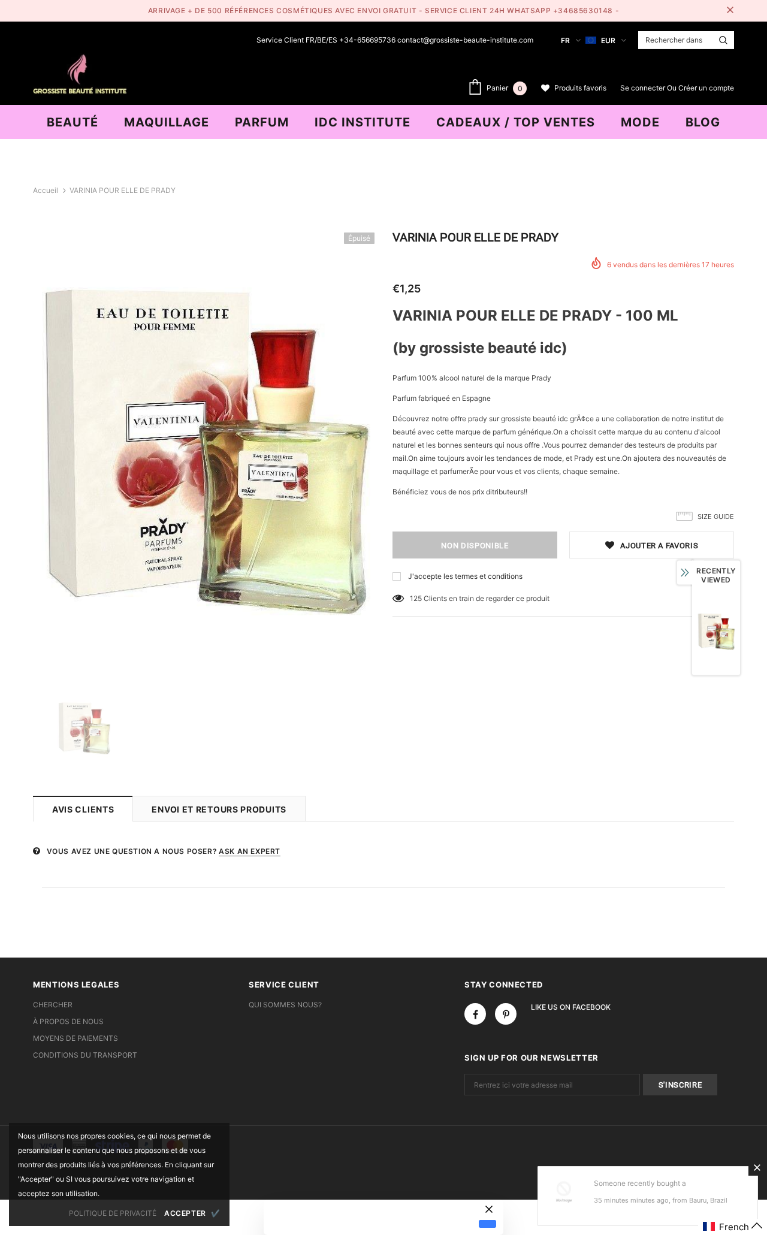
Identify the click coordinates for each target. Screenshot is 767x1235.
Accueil (45, 190)
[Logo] (79, 72)
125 (416, 598)
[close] (730, 11)
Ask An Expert (249, 851)
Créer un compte (706, 87)
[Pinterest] (506, 1014)
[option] (204, 453)
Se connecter (643, 87)
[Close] (756, 1167)
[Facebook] (475, 1014)
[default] (487, 1223)
